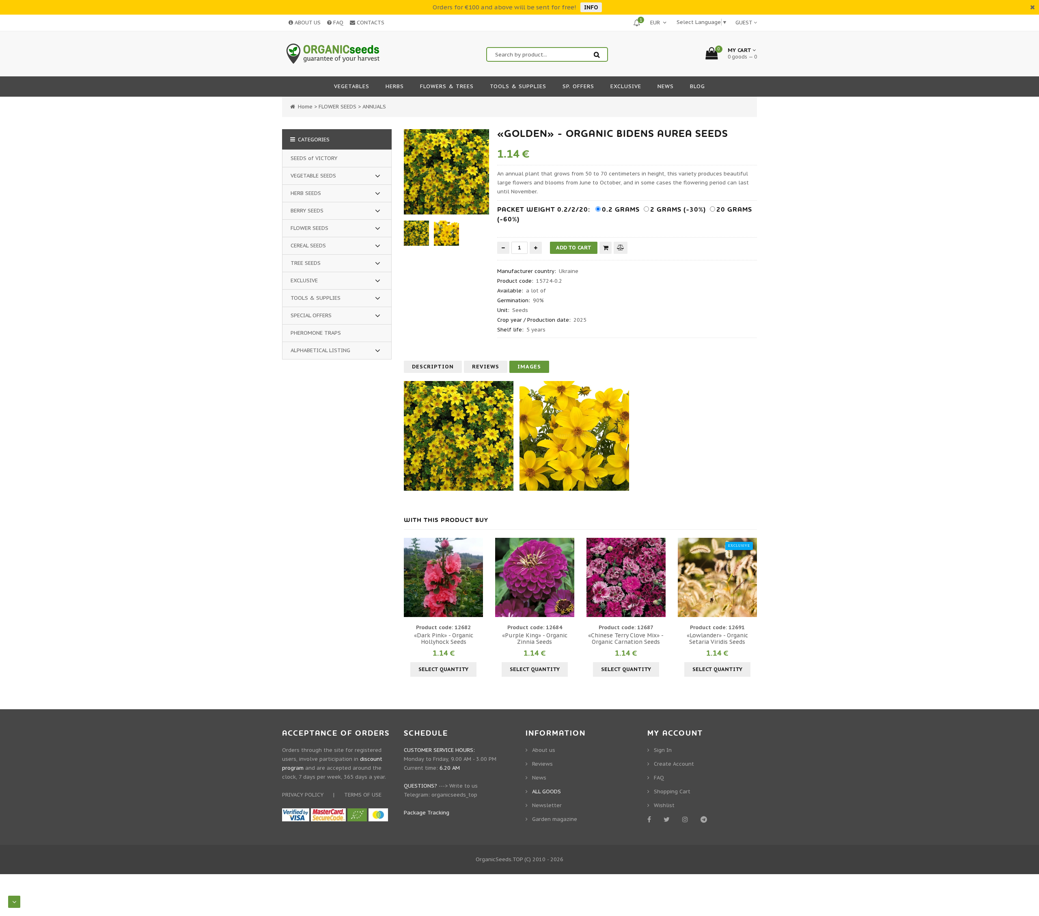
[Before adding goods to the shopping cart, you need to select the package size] (411, 577)
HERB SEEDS (306, 193)
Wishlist (664, 805)
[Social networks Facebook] (650, 819)
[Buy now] (605, 248)
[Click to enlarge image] (446, 171)
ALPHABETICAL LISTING (320, 350)
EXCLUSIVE (304, 280)
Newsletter (547, 805)
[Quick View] (443, 577)
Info (591, 7)
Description (433, 366)
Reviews (485, 366)
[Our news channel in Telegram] (705, 819)
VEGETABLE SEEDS (313, 175)
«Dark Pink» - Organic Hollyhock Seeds (443, 638)
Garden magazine (554, 819)
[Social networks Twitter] (668, 819)
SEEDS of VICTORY (314, 158)
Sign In (663, 750)
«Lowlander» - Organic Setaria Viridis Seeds (717, 638)
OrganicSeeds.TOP (499, 859)
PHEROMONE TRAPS (316, 332)
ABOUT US (307, 22)
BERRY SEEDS (307, 210)
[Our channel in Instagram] (686, 819)
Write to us (463, 785)
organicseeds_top (454, 794)
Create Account (674, 763)
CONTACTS (369, 22)
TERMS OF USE (363, 794)
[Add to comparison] (620, 247)
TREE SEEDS (306, 263)
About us (543, 750)
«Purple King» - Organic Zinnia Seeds (534, 638)
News (539, 777)
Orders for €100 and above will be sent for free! (504, 7)
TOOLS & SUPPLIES (316, 298)
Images (529, 366)
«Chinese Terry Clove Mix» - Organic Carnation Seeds (626, 638)
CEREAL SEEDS (308, 245)
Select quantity (443, 669)
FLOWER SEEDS (309, 228)
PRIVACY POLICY (302, 794)
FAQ (337, 22)
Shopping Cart (672, 791)
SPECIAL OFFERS (311, 315)
